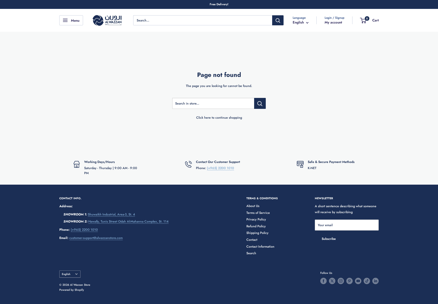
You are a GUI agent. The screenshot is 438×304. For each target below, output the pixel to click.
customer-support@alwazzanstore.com (96, 238)
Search (251, 253)
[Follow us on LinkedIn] (375, 281)
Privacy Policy (256, 219)
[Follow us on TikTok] (367, 281)
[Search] (278, 20)
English (66, 274)
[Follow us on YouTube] (358, 281)
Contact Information (260, 246)
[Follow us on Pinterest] (349, 281)
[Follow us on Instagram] (341, 281)
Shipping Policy (257, 233)
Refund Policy (256, 226)
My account (333, 22)
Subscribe (329, 238)
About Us (252, 206)
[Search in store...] (260, 103)
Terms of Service (258, 212)
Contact (251, 239)
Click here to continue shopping (219, 117)
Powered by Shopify (71, 290)
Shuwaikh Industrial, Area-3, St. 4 (111, 214)
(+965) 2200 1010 (220, 168)
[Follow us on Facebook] (323, 281)
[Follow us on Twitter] (332, 281)
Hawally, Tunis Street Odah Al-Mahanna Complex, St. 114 (128, 221)
